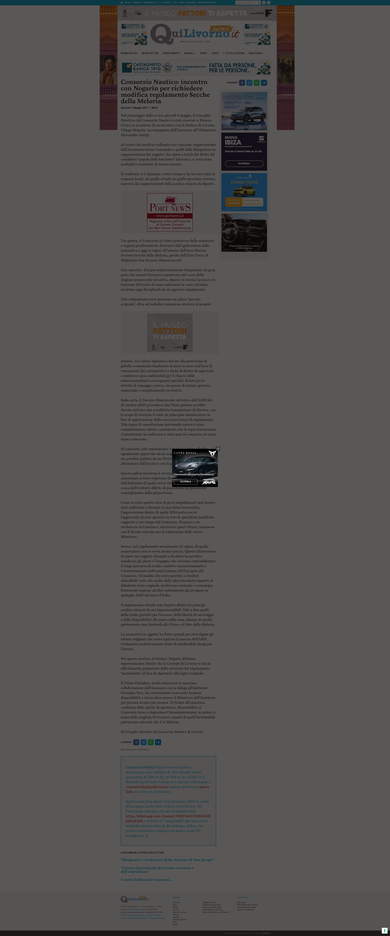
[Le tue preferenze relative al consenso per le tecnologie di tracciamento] (385, 931)
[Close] (218, 449)
